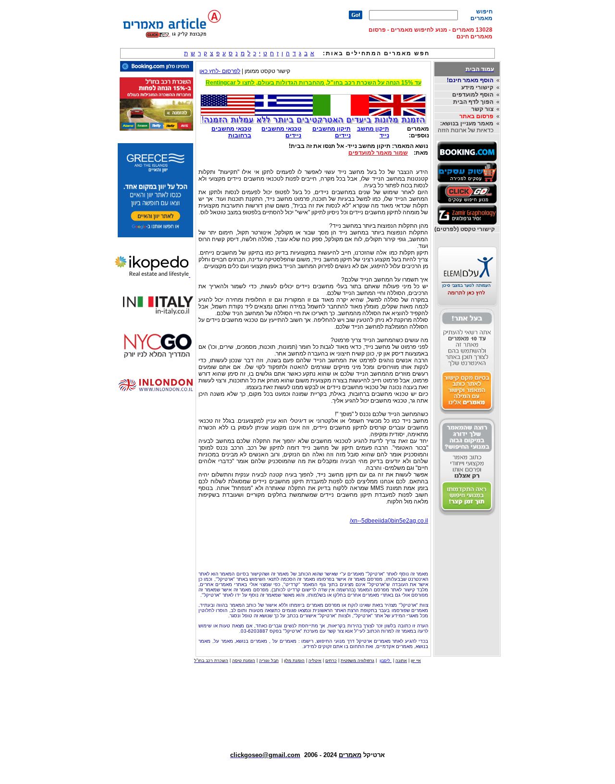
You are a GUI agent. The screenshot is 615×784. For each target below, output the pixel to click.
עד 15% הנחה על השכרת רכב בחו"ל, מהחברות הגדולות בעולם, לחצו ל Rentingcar (313, 82)
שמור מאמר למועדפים (378, 152)
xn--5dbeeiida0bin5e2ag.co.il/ (389, 520)
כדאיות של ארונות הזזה (465, 127)
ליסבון (386, 660)
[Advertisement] (313, 545)
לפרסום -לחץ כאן (219, 71)
